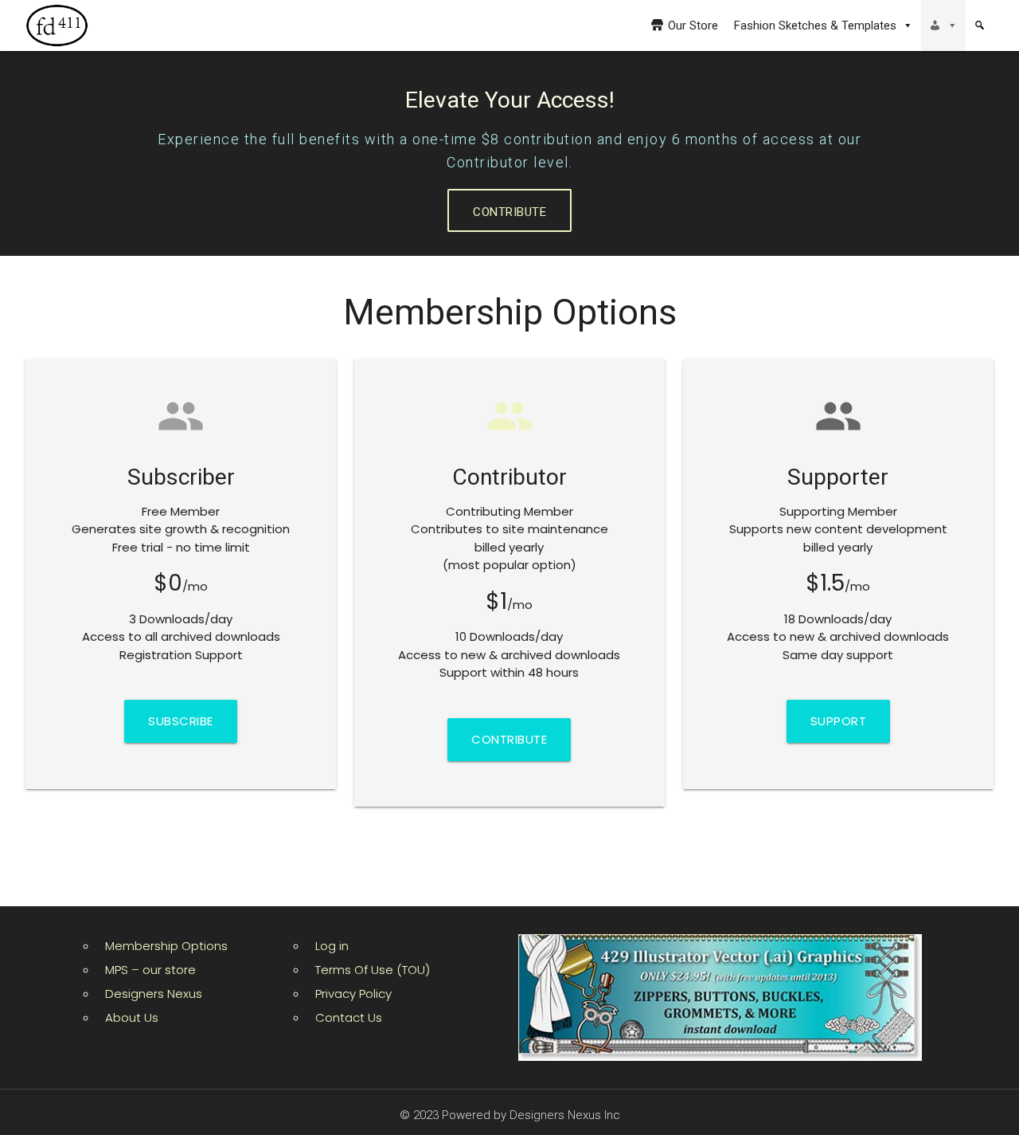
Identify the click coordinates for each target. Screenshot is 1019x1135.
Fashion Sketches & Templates (815, 25)
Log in (332, 945)
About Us (131, 1017)
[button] (943, 25)
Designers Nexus (153, 993)
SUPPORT (838, 721)
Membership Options (166, 945)
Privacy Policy (353, 993)
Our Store (693, 25)
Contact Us (348, 1017)
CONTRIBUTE (509, 212)
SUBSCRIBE (180, 721)
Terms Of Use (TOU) (372, 969)
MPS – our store (150, 969)
